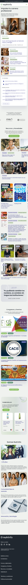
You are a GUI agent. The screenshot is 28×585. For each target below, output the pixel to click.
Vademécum (4, 571)
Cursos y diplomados (6, 563)
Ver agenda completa (14, 389)
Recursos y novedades (6, 569)
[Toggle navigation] (26, 4)
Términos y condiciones (7, 576)
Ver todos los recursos (14, 135)
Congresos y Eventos (6, 566)
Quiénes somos (5, 556)
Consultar (6, 409)
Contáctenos (4, 558)
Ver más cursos (6, 103)
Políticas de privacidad (6, 579)
